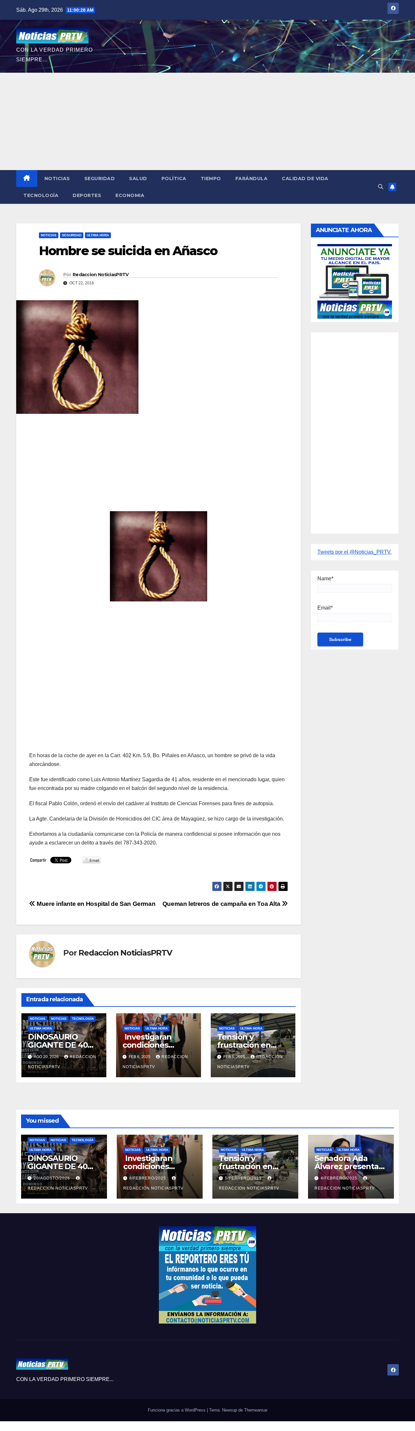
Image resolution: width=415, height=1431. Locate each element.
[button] (380, 187)
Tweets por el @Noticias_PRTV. (354, 552)
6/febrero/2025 (148, 1178)
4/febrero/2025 (340, 1178)
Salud (138, 178)
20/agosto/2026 (52, 1178)
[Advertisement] (207, 121)
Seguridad (99, 178)
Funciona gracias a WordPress (177, 1410)
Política (173, 178)
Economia (129, 195)
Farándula (251, 178)
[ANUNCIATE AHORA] (354, 281)
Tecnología (40, 195)
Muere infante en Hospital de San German (95, 903)
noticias (37, 1018)
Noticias (57, 178)
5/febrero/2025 (244, 1178)
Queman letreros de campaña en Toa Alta (222, 903)
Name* (325, 578)
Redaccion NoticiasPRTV (101, 275)
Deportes (87, 195)
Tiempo (211, 178)
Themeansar (255, 1410)
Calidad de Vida (305, 178)
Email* (325, 608)
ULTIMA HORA (98, 235)
